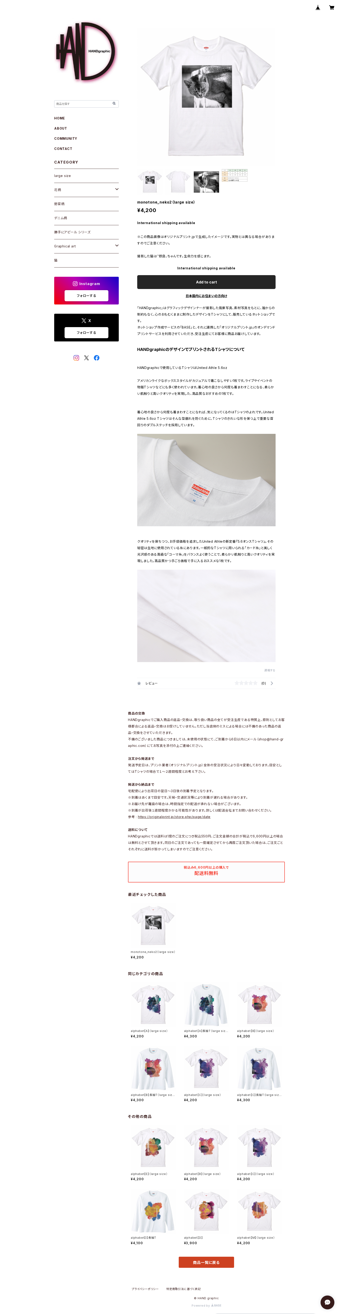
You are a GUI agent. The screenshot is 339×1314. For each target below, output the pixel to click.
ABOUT (60, 128)
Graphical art (65, 246)
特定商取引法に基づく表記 (183, 1289)
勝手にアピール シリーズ (72, 232)
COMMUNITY (65, 138)
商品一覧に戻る (206, 1262)
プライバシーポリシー (145, 1289)
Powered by (201, 1305)
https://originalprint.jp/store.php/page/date (174, 817)
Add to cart (206, 282)
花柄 (57, 190)
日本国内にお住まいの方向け (206, 296)
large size (62, 176)
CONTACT (63, 149)
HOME (59, 118)
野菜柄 (59, 204)
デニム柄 (60, 218)
